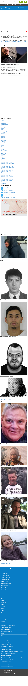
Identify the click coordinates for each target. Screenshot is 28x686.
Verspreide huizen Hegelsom (7, 170)
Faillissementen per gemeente (7, 635)
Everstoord (3, 132)
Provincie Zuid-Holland (5, 594)
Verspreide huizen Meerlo (6, 175)
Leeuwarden (3, 602)
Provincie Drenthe (4, 571)
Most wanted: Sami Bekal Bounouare (8, 336)
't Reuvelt (3, 158)
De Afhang (3, 125)
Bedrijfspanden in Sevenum (9, 197)
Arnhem (2, 604)
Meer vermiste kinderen (6, 563)
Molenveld (3, 152)
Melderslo (3, 148)
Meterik (2, 149)
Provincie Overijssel (5, 587)
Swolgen (2, 157)
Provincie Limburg (4, 581)
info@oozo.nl (17, 670)
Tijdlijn (6, 7)
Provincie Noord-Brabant (6, 583)
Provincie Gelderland (5, 577)
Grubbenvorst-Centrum (6, 135)
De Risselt (3, 129)
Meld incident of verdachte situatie (8, 625)
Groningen (3, 606)
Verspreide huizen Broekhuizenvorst (8, 165)
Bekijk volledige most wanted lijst (7, 399)
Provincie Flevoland (5, 573)
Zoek (21, 1)
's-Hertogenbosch (4, 610)
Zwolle (2, 615)
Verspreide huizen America (6, 162)
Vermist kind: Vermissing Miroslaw (7, 494)
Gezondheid (7, 8)
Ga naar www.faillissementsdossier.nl (8, 653)
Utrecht (2, 617)
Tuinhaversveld (4, 161)
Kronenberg (3, 141)
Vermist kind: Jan (4, 443)
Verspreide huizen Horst (6, 171)
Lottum (2, 144)
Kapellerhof (3, 140)
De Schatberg (4, 131)
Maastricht (3, 608)
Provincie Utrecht (4, 589)
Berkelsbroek (3, 122)
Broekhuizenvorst (4, 124)
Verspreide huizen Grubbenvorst (7, 168)
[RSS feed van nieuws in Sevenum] (26, 31)
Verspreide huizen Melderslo (7, 176)
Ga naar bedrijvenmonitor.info (7, 659)
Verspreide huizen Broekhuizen (7, 163)
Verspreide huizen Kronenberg (7, 172)
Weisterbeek (3, 183)
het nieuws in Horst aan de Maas (19, 41)
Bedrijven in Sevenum (8, 190)
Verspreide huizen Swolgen (6, 180)
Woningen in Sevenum (8, 194)
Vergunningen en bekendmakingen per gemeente (11, 638)
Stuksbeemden (4, 155)
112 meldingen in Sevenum (9, 187)
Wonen (2, 8)
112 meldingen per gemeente (7, 640)
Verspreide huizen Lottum (6, 174)
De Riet (2, 128)
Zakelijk (17, 7)
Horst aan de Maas (10, 4)
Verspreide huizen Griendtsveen (7, 167)
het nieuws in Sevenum (6, 41)
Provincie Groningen (5, 579)
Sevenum (17, 4)
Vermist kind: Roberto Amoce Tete (7, 465)
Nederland (4, 4)
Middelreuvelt (4, 150)
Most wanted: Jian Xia (5, 299)
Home (2, 7)
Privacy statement (20, 672)
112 (14, 7)
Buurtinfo (10, 7)
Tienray (2, 159)
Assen (2, 598)
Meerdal (2, 145)
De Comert (3, 127)
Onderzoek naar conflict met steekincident (10, 64)
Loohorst (3, 142)
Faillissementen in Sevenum (9, 192)
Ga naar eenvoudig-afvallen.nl (7, 666)
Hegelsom (3, 136)
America (2, 120)
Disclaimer (13, 672)
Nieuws (22, 7)
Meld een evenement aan (6, 629)
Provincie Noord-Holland (6, 585)
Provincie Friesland (5, 575)
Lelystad (2, 600)
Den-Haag (3, 621)
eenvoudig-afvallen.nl (11, 214)
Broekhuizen (3, 123)
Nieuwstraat (3, 153)
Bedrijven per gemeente (6, 644)
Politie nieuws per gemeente (7, 642)
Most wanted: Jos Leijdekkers (6, 376)
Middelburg (3, 619)
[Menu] (25, 2)
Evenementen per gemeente (7, 646)
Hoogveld (3, 137)
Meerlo (2, 146)
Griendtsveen (4, 133)
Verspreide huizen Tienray (6, 181)
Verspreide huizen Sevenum (7, 179)
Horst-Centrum (4, 139)
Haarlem (2, 612)
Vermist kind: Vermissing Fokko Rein (8, 530)
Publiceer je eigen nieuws (6, 627)
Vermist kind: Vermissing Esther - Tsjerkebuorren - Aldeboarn (13, 560)
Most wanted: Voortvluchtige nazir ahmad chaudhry (11, 396)
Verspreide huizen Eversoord (7, 166)
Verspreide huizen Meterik (6, 178)
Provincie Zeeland (4, 592)
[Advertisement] (14, 22)
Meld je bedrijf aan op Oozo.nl (7, 631)
